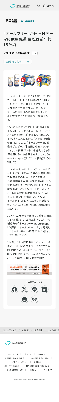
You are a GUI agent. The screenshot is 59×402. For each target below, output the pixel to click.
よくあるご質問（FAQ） (16, 370)
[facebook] (14, 289)
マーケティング (9, 330)
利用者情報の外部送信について (39, 366)
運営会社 (30, 354)
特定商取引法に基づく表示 (16, 358)
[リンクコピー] (34, 299)
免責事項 (43, 354)
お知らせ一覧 (14, 354)
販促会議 (38, 330)
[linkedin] (44, 289)
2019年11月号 (27, 21)
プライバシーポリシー (21, 362)
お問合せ (34, 370)
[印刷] (24, 299)
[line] (34, 289)
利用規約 (39, 362)
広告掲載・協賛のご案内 (41, 358)
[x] (24, 289)
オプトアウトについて (13, 366)
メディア (25, 330)
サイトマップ (47, 370)
